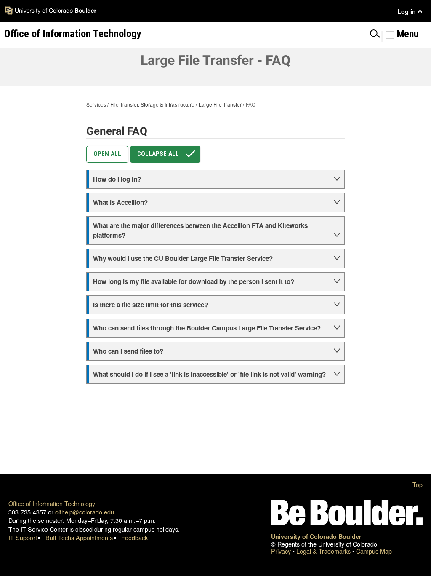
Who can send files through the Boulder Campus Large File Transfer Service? (207, 327)
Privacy (282, 551)
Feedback (134, 537)
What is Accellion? (120, 202)
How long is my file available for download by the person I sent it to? (193, 281)
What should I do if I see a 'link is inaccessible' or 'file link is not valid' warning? (209, 374)
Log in (406, 12)
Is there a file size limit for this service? (150, 304)
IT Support (22, 537)
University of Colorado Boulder (316, 536)
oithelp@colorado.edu (84, 511)
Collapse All (158, 154)
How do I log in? (117, 179)
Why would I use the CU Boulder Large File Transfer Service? (183, 258)
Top (417, 484)
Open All (107, 154)
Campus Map (374, 551)
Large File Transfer (220, 104)
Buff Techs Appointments (79, 537)
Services (96, 104)
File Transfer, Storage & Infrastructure (152, 104)
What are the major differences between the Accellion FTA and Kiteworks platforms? (200, 230)
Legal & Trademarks (324, 551)
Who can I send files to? (128, 351)
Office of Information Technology (51, 503)
